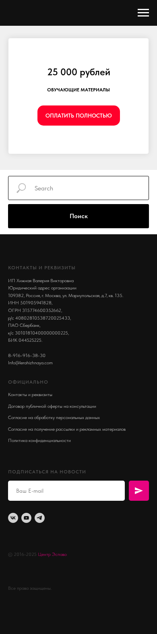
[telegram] (40, 518)
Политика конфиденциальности (39, 440)
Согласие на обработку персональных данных (54, 417)
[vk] (13, 518)
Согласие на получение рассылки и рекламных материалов (67, 429)
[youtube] (26, 518)
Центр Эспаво (52, 554)
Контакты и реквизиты (30, 394)
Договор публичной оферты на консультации (52, 406)
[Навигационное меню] (143, 13)
